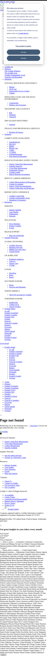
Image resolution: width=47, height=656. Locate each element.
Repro (11, 277)
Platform (8, 69)
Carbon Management (12, 446)
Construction (13, 103)
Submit (3, 655)
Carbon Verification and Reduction (21, 188)
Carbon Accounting (16, 184)
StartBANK (13, 303)
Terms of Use (9, 505)
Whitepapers (13, 214)
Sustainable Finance (16, 170)
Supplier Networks (11, 238)
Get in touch (4, 343)
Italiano (7, 405)
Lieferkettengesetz (15, 154)
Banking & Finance (16, 132)
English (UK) (9, 392)
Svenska (8, 411)
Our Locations (10, 487)
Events (11, 228)
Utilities (12, 93)
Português (8, 409)
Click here (33, 426)
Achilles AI (9, 67)
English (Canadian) (11, 388)
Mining (11, 87)
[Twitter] (1, 434)
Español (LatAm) (11, 396)
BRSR (11, 146)
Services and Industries (17, 287)
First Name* (4, 534)
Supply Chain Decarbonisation (20, 186)
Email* (2, 538)
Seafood (12, 125)
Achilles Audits (14, 172)
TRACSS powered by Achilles (20, 295)
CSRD (11, 150)
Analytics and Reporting (13, 77)
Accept (23, 52)
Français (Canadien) (12, 400)
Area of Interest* (6, 540)
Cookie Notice (23, 33)
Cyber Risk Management (18, 168)
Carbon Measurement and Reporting (22, 182)
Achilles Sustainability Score (15, 75)
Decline (23, 58)
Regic (11, 275)
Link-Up (12, 261)
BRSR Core (13, 148)
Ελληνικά (8, 402)
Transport (12, 117)
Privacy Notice (10, 503)
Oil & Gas (13, 89)
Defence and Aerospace (17, 105)
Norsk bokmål (10, 407)
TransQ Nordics (15, 307)
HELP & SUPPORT (16, 236)
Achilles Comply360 (16, 196)
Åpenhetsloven (14, 142)
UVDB (11, 265)
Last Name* (4, 536)
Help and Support (11, 473)
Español (7, 394)
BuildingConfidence (16, 259)
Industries (8, 79)
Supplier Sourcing (15, 166)
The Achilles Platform (12, 71)
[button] (10, 347)
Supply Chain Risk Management (21, 164)
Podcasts (12, 216)
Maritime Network (15, 247)
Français (8, 398)
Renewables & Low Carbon (19, 91)
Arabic (7, 382)
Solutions (8, 134)
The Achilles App (11, 73)
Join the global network (13, 455)
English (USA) (10, 390)
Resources (8, 202)
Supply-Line (13, 263)
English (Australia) (11, 386)
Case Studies (13, 212)
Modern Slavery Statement (14, 501)
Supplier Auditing (11, 448)
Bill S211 (12, 144)
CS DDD (12, 152)
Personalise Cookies (23, 46)
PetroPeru (12, 273)
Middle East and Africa (17, 249)
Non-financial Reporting (18, 156)
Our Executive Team (12, 485)
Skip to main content (7, 2)
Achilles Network (15, 245)
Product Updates (15, 226)
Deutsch (7, 384)
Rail (10, 113)
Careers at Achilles (11, 483)
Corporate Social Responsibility (16, 499)
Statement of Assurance (17, 200)
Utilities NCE (14, 305)
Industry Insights (15, 210)
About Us (8, 481)
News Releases (14, 224)
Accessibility (9, 495)
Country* (3, 548)
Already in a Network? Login (15, 458)
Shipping (12, 115)
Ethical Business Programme (19, 174)
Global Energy (14, 252)
